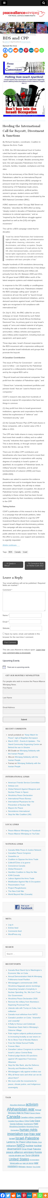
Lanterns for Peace (16, 1142)
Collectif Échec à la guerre (19, 862)
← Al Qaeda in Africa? (10, 565)
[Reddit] (15, 50)
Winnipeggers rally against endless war (24, 1071)
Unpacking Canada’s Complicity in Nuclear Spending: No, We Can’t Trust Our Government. (24, 992)
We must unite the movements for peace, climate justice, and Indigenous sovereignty (24, 1084)
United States (19, 1159)
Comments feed (15, 931)
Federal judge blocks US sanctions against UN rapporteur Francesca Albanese (22, 1059)
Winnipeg (29, 1167)
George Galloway (16, 1124)
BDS (10, 552)
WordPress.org (14, 934)
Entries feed (13, 928)
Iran (26, 1134)
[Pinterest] (26, 50)
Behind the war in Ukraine (19, 747)
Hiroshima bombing (17, 1126)
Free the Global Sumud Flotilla (21, 1043)
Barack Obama (35, 1113)
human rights (28, 1129)
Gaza (37, 1120)
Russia (38, 1152)
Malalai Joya (37, 1142)
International (30, 35)
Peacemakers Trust (16, 885)
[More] (5, 55)
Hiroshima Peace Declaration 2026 (22, 998)
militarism (11, 1145)
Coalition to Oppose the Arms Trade (23, 859)
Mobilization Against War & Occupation (24, 882)
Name (6, 615)
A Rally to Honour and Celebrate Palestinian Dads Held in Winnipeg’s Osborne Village (23, 1027)
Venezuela (14, 1163)
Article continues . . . (11, 545)
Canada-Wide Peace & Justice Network (24, 850)
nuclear (29, 1145)
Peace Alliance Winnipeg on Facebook (24, 830)
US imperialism (34, 1160)
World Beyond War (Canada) (20, 894)
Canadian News (17, 35)
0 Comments (25, 42)
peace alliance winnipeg (20, 1152)
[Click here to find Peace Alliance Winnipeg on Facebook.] (24, 907)
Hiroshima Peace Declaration (20, 795)
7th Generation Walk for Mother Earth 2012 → (35, 566)
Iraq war (35, 1134)
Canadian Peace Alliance (16, 1121)
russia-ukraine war (17, 1155)
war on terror (28, 1163)
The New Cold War (16, 891)
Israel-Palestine (27, 1138)
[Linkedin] (21, 50)
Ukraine (35, 1155)
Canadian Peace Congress (19, 853)
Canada (18, 552)
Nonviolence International (19, 811)
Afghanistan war (21, 1109)
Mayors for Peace (15, 808)
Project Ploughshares (17, 888)
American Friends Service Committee (24, 782)
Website (6, 628)
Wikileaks (22, 1167)
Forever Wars (14, 1046)
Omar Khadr (27, 1149)
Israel (25, 552)
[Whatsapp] (41, 50)
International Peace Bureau (19, 798)
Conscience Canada (16, 866)
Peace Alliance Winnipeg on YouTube (23, 834)
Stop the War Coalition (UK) (19, 814)
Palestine (37, 1149)
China (27, 1121)
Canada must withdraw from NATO (22, 1014)
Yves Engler (36, 1167)
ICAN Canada (14, 875)
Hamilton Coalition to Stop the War (22, 872)
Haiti (36, 1123)
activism (32, 1104)
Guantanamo (28, 1124)
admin (7, 42)
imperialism (15, 1134)
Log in (10, 925)
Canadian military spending (31, 1117)
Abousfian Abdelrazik (17, 1105)
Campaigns (7, 35)
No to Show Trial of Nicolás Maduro (23, 1040)
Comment (7, 590)
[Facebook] (5, 50)
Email (6, 622)
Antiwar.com (13, 786)
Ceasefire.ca (13, 856)
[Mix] (36, 50)
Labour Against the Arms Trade (21, 878)
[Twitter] (10, 50)
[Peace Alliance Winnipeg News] (24, 12)
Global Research (15, 869)
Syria (28, 1155)
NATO (21, 1145)
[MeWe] (31, 50)
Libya (28, 1142)
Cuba (31, 1121)
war (20, 1163)
